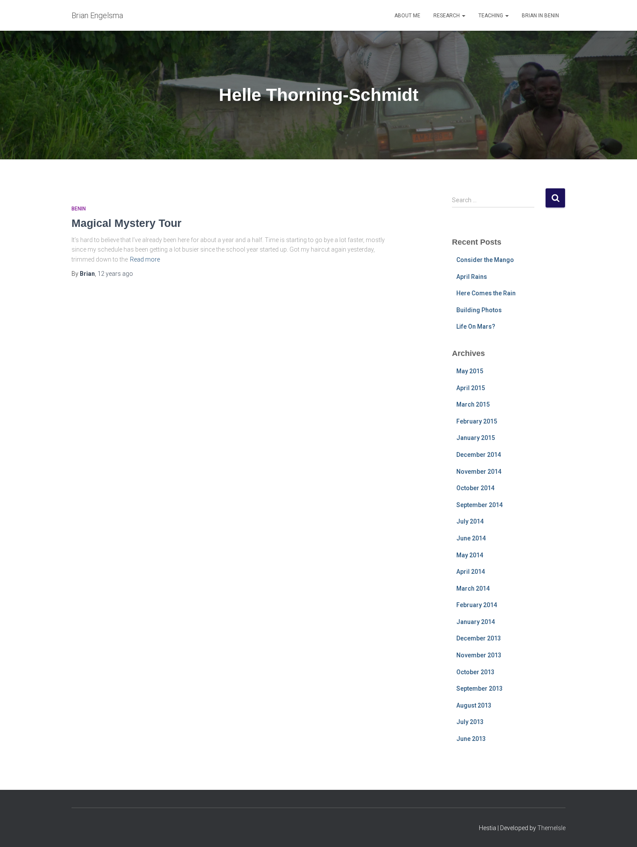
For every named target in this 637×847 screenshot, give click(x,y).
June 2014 (471, 538)
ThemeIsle (551, 827)
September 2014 (479, 504)
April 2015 (470, 388)
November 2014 (478, 471)
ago (115, 273)
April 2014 (470, 571)
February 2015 (476, 421)
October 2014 (475, 488)
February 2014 (476, 604)
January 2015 (475, 437)
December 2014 (478, 454)
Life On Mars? (475, 326)
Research (447, 16)
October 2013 (475, 672)
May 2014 (469, 555)
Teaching (491, 16)
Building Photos (479, 310)
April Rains (471, 276)
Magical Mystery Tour (127, 223)
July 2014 (470, 521)
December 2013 (478, 638)
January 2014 (475, 621)
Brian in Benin (540, 16)
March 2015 (473, 404)
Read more (145, 259)
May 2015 (469, 371)
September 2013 (479, 688)
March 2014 (473, 588)
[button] (463, 16)
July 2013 (470, 721)
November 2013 (478, 655)
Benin (79, 209)
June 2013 (471, 738)
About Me (407, 16)
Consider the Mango (485, 259)
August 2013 (473, 705)
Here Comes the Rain (486, 293)
